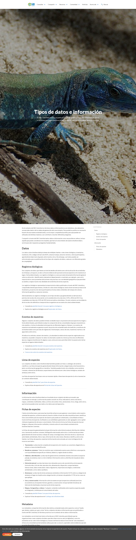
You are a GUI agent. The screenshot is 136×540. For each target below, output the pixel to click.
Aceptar (7, 534)
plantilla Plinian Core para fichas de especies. (46, 493)
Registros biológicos (101, 234)
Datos (96, 230)
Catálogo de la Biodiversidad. (54, 496)
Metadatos (99, 249)
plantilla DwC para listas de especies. (43, 382)
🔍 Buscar (104, 4)
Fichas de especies (101, 246)
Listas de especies (101, 239)
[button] (41, 4)
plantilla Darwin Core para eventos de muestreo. (47, 346)
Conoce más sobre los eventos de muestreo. (38, 352)
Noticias (85, 4)
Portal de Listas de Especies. (53, 385)
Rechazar (17, 534)
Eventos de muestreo (102, 236)
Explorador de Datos (55, 309)
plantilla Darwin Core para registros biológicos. (47, 306)
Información (97, 243)
